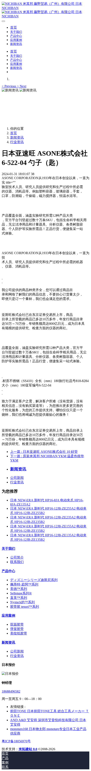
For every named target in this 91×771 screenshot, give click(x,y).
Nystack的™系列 (22, 602)
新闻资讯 (17, 137)
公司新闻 (17, 478)
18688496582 (11, 691)
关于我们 (8, 548)
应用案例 (8, 615)
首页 (13, 27)
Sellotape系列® (21, 593)
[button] (9, 86)
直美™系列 (18, 598)
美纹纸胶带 (18, 633)
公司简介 (17, 557)
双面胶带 (17, 624)
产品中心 (8, 571)
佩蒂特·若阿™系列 (24, 584)
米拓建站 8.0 (28, 749)
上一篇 (44, 451)
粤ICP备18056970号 (16, 741)
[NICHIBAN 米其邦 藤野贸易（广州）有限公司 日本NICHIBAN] (45, 10)
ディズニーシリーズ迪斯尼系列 (34, 580)
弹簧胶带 (17, 629)
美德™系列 (18, 589)
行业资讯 (17, 142)
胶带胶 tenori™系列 (24, 606)
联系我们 (17, 562)
